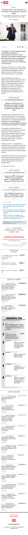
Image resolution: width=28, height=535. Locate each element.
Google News (18, 222)
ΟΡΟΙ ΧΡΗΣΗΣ (7, 245)
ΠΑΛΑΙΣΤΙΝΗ (11, 231)
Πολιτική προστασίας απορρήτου (17, 527)
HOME (2, 5)
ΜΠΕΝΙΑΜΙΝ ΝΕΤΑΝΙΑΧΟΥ (10, 230)
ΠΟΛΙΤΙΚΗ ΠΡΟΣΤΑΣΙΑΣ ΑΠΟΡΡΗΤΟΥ (17, 245)
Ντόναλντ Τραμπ (20, 51)
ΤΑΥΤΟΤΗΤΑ (14, 515)
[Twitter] (26, 39)
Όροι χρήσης (6, 527)
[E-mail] (23, 47)
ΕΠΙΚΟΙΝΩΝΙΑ (14, 516)
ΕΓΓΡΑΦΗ (23, 243)
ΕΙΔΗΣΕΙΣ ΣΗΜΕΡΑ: (7, 202)
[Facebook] (24, 39)
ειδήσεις (14, 223)
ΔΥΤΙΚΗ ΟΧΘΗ (20, 230)
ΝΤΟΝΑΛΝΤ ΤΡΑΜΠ (17, 228)
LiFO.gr (12, 222)
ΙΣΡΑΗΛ (17, 231)
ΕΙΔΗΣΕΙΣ (6, 5)
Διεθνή (10, 5)
